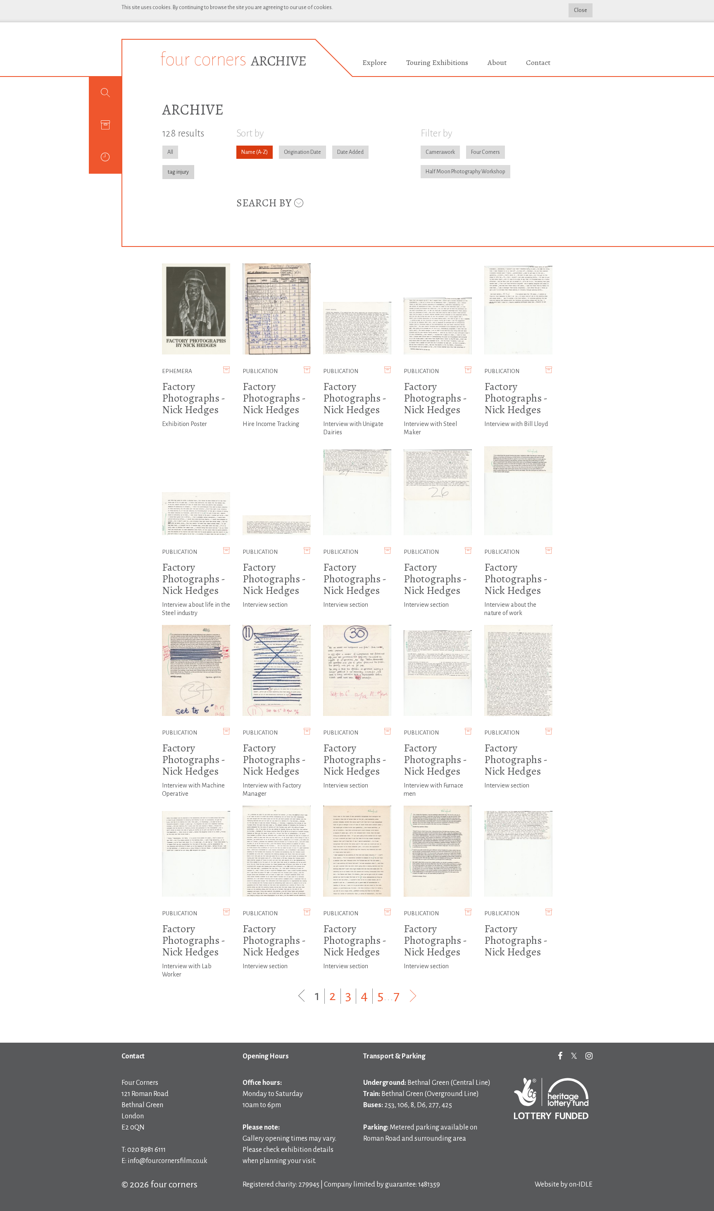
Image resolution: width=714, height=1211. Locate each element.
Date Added (350, 152)
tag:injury (178, 172)
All (170, 152)
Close (580, 10)
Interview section (265, 604)
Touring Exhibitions (437, 62)
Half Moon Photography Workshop (465, 172)
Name (248, 152)
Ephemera (177, 371)
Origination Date (302, 152)
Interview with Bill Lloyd (516, 424)
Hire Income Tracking (271, 424)
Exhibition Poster (184, 424)
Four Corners (485, 152)
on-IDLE (581, 1184)
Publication (260, 371)
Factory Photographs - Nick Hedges (193, 398)
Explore (374, 62)
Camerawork (440, 152)
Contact (538, 62)
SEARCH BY (264, 203)
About (497, 62)
